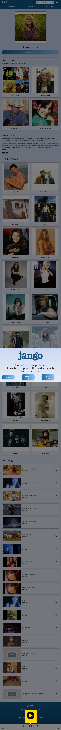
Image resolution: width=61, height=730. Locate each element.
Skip (7, 377)
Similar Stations (28, 377)
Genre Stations (47, 377)
